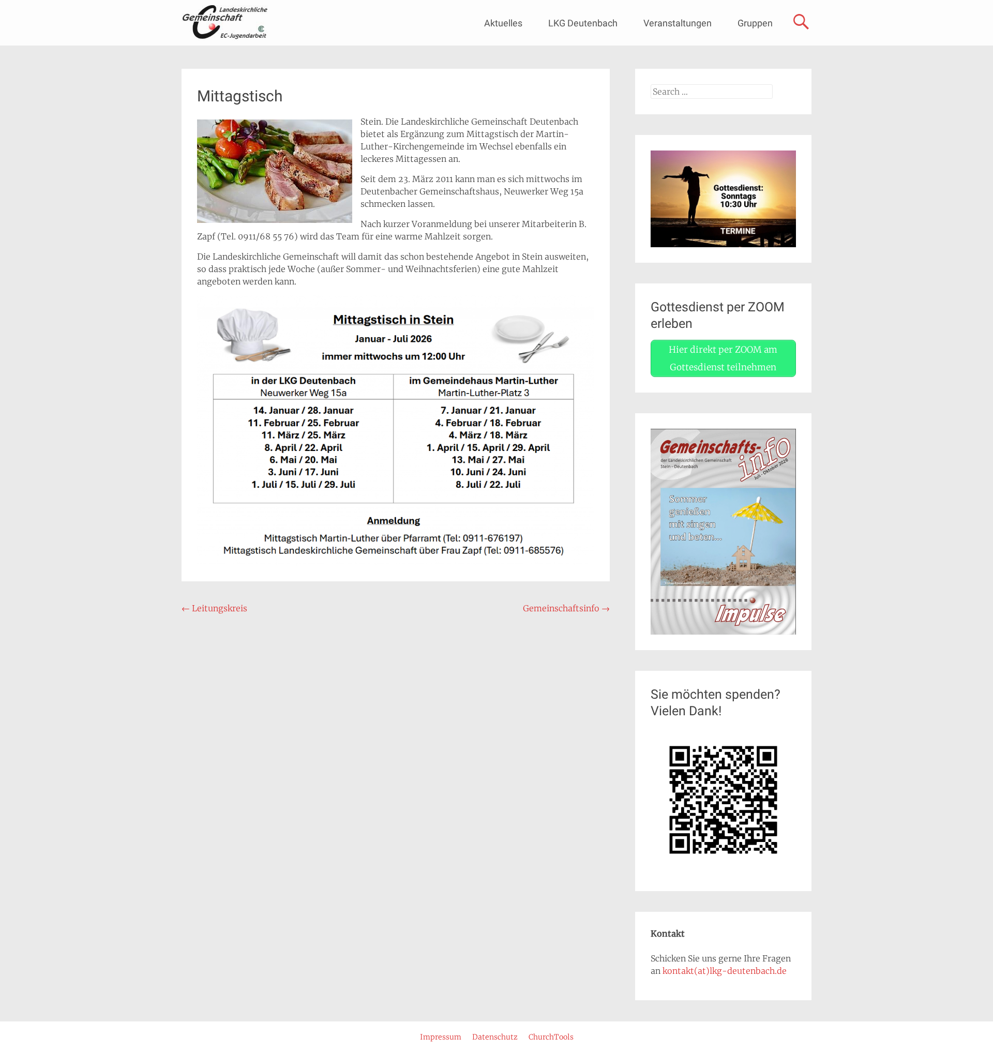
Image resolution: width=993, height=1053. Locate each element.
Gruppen (755, 23)
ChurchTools (551, 1037)
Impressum (440, 1037)
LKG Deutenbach (583, 23)
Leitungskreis (214, 608)
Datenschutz (495, 1037)
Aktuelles (503, 23)
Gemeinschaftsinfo (566, 608)
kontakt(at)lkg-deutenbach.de (725, 971)
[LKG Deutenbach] (224, 22)
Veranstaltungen (677, 23)
